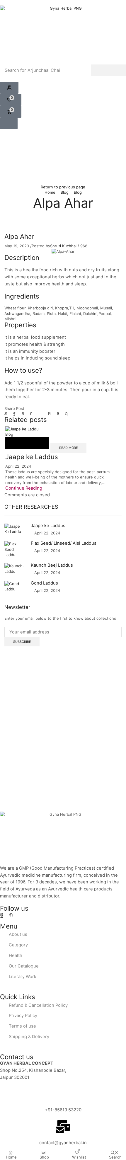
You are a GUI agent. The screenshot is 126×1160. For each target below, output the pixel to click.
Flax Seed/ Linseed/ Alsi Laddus (63, 543)
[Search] (108, 70)
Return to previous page (63, 187)
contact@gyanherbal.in (63, 1142)
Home (50, 192)
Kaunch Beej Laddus (52, 565)
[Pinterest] (31, 413)
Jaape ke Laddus (31, 457)
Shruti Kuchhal (63, 245)
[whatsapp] (58, 413)
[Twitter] (7, 413)
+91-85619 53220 (63, 1110)
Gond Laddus (44, 583)
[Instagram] (11, 914)
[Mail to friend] (40, 413)
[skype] (65, 413)
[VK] (22, 413)
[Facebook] (14, 413)
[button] (9, 88)
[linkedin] (49, 413)
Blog (65, 192)
